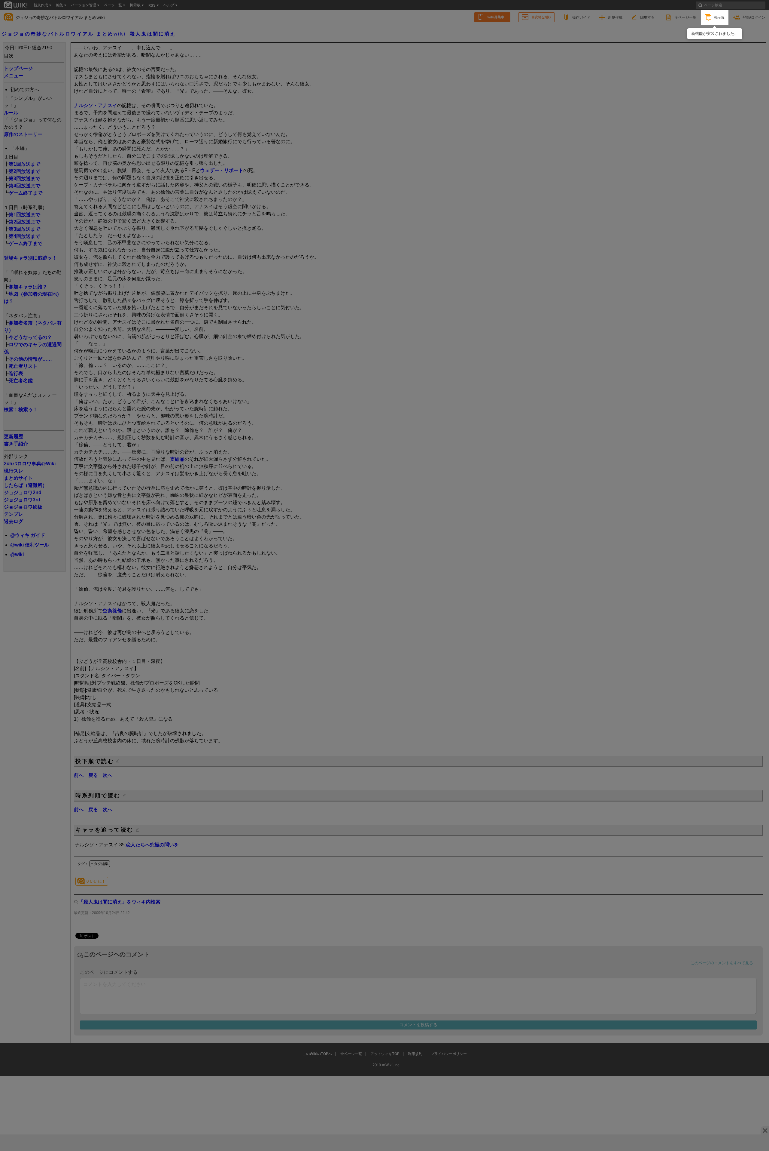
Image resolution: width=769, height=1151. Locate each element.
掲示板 (719, 17)
